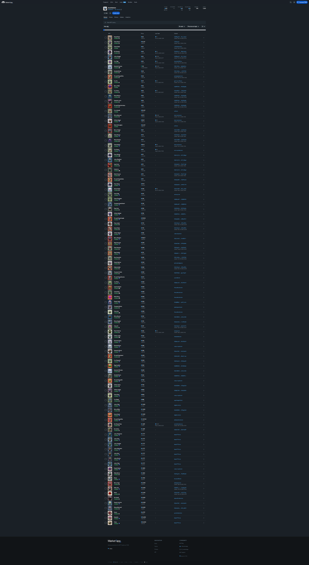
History (116, 17)
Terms (156, 546)
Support (183, 552)
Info (106, 13)
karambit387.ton (178, 61)
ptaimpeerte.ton (178, 307)
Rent (116, 2)
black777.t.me (177, 434)
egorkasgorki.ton (178, 400)
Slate (131, 562)
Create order (116, 13)
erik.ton (176, 111)
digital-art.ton (177, 405)
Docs (155, 543)
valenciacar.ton (178, 233)
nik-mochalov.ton (178, 150)
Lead (122, 562)
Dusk (142, 562)
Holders (122, 17)
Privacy (156, 549)
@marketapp (185, 546)
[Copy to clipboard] (121, 9)
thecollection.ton (178, 287)
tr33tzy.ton (176, 41)
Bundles (130, 2)
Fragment (105, 2)
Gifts (111, 2)
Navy (126, 562)
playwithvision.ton (178, 498)
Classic (110, 562)
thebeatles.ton (177, 336)
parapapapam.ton (178, 76)
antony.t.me (177, 194)
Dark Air (116, 562)
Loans (123, 2)
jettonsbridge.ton (178, 263)
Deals (135, 2)
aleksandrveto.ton (178, 420)
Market (105, 17)
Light (147, 562)
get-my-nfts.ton (178, 81)
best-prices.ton (178, 115)
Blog (182, 543)
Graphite (136, 562)
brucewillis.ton (177, 478)
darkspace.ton (177, 483)
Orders (111, 17)
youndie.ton (177, 277)
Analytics (128, 17)
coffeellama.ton (178, 46)
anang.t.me (177, 331)
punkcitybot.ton (178, 513)
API (155, 552)
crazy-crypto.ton (178, 346)
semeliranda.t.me (178, 424)
